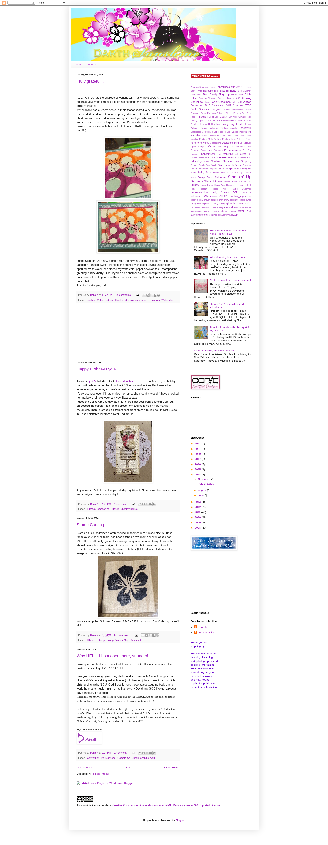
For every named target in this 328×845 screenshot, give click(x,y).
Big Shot (219, 90)
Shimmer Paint (231, 161)
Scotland (216, 161)
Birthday (91, 509)
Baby (249, 87)
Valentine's (196, 196)
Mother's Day (214, 139)
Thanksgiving (232, 185)
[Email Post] (137, 295)
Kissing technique (210, 128)
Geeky (223, 116)
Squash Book (219, 172)
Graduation (215, 120)
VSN (236, 192)
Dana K (202, 626)
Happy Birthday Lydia (96, 369)
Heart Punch (237, 120)
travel (230, 215)
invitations (205, 207)
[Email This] (144, 295)
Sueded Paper (231, 181)
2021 (198, 448)
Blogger (180, 820)
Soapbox (213, 169)
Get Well (233, 117)
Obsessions (215, 143)
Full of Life (212, 117)
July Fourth (236, 124)
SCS (210, 157)
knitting (220, 207)
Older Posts (171, 767)
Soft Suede (223, 169)
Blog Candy (210, 94)
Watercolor (167, 300)
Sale (230, 157)
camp (248, 196)
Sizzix (214, 165)
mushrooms (196, 211)
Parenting (240, 146)
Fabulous (211, 113)
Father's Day (239, 113)
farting (193, 203)
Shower (194, 165)
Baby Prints (196, 91)
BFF (243, 87)
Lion (228, 132)
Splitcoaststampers (240, 168)
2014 (198, 474)
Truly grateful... (90, 81)
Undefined (135, 640)
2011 (198, 512)
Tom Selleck (245, 185)
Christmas (224, 101)
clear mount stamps (208, 200)
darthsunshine (206, 632)
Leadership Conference (202, 132)
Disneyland (237, 109)
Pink (209, 150)
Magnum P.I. (245, 132)
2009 (198, 522)
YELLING (223, 196)
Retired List (245, 154)
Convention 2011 (221, 105)
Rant (219, 154)
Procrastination (232, 150)
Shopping (246, 161)
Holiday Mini (214, 124)
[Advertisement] (127, 332)
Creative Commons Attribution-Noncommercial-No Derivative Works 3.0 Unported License (166, 805)
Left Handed (220, 132)
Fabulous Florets (225, 113)
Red (236, 154)
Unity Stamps (220, 192)
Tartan (210, 185)
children (194, 200)
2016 (198, 464)
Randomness (208, 154)
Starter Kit (210, 181)
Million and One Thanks (110, 300)
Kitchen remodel (229, 128)
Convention (93, 758)
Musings (226, 139)
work (152, 758)
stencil (143, 300)
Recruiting (227, 154)
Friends (115, 509)
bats (231, 196)
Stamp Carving (90, 524)
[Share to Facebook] (155, 295)
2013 (198, 501)
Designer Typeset (221, 109)
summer (213, 215)
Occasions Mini (230, 142)
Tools (193, 189)
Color (234, 102)
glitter (229, 203)
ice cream (195, 207)
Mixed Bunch (240, 135)
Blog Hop (224, 94)
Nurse (206, 142)
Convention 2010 (200, 105)
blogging (239, 196)
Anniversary (211, 87)
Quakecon (195, 154)
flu (211, 203)
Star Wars (197, 181)
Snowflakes (203, 169)
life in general (108, 758)
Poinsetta (218, 150)
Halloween (226, 120)
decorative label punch (240, 200)
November (204, 479)
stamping (196, 214)
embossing (103, 509)
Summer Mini (245, 181)
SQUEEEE (220, 157)
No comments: (123, 295)
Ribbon (194, 158)
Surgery (195, 185)
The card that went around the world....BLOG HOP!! (228, 232)
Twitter (235, 189)
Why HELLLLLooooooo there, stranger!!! (114, 656)
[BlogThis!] (148, 295)
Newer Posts (85, 767)
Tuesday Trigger (208, 189)
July (200, 495)
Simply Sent (204, 165)
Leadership (245, 128)
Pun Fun (247, 150)
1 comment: (121, 504)
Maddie (235, 132)
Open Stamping (198, 146)
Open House (245, 143)
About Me (92, 64)
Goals (207, 120)
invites (213, 207)
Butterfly (222, 98)
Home (77, 64)
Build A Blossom (207, 98)
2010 (198, 517)
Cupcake (238, 105)
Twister (225, 189)
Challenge (197, 101)
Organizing (229, 146)
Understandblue (129, 509)
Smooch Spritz (233, 165)
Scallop (206, 161)
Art (238, 87)
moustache (239, 207)
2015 (198, 469)
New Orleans (237, 139)
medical (91, 300)
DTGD (247, 105)
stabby (216, 211)
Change (207, 102)
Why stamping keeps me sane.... (229, 257)
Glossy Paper (197, 120)
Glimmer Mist (244, 117)
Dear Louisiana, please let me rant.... (216, 350)
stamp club (244, 211)
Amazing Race (197, 87)
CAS (238, 98)
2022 (198, 443)
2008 (198, 527)
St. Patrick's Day (234, 172)
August (202, 490)
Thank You (154, 300)
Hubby (225, 124)
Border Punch (237, 94)
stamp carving (106, 640)
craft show (224, 200)
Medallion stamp (200, 135)
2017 (198, 459)
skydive (207, 211)
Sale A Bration (239, 158)
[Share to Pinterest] (158, 295)
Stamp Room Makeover (212, 177)
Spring (193, 172)
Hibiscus (91, 640)
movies (248, 207)
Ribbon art (202, 158)
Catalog (246, 98)
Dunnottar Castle (199, 113)
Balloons (208, 90)
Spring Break (204, 172)
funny (215, 203)
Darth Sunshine (200, 109)
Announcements (226, 87)
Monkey (203, 139)
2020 (198, 453)
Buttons (230, 98)
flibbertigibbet (203, 203)
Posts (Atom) (101, 773)
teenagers (222, 215)
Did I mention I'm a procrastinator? (230, 280)
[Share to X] (151, 295)
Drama (248, 109)
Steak (220, 181)
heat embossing (242, 203)
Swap (203, 185)
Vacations (246, 192)
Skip (220, 164)
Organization (215, 146)
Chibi (215, 102)
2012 (198, 506)
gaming (222, 203)
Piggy (203, 150)
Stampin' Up (131, 300)
